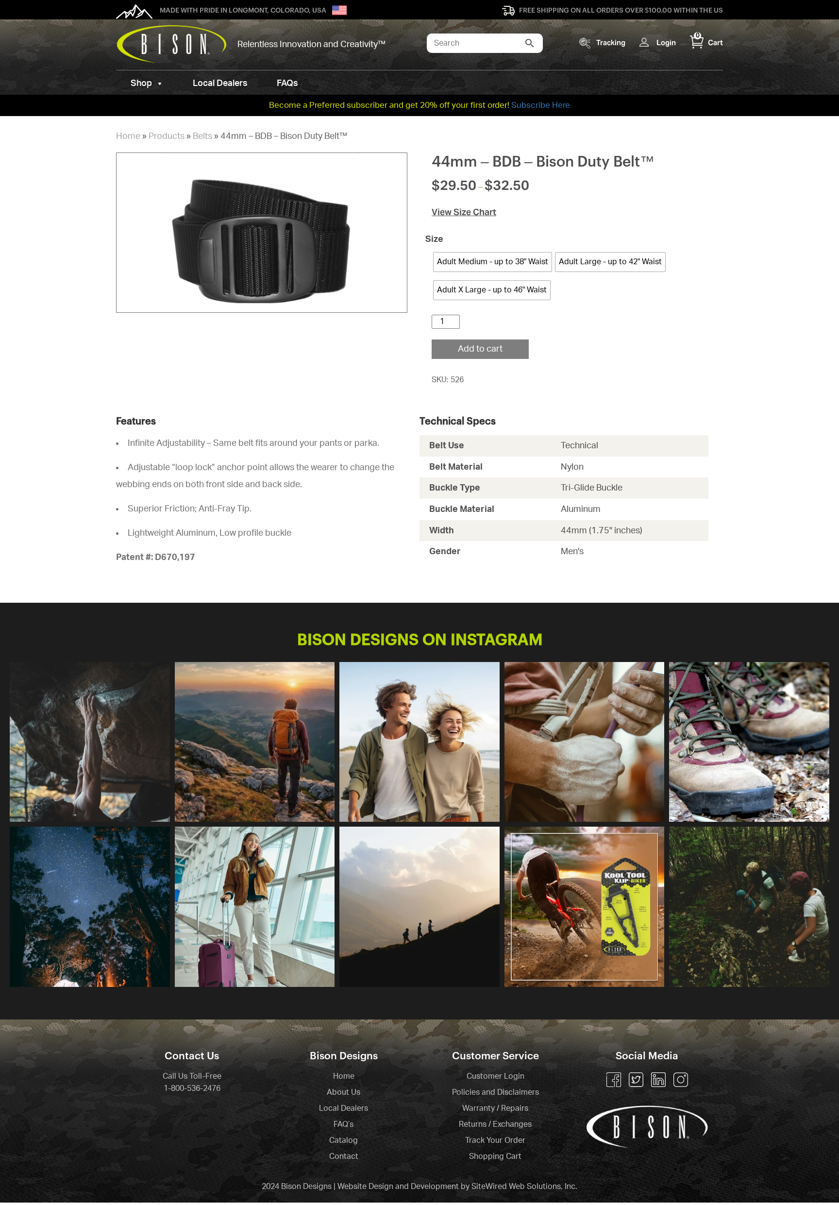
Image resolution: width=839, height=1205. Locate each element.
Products (167, 136)
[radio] (493, 262)
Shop (141, 83)
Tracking (610, 42)
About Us (343, 1092)
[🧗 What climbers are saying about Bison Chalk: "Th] (584, 742)
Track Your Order (495, 1140)
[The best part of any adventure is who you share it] (749, 907)
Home (128, 136)
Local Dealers (220, 83)
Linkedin (658, 1079)
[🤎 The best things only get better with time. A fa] (419, 742)
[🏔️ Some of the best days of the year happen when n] (255, 742)
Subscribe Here (540, 105)
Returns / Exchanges (495, 1124)
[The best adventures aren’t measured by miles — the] (419, 907)
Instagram (680, 1079)
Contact (343, 1156)
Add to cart (480, 349)
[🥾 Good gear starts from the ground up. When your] (749, 742)
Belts (202, 136)
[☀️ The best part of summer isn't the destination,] (90, 907)
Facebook (613, 1079)
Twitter (636, 1079)
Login (666, 42)
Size (438, 239)
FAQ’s (343, 1124)
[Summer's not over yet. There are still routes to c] (90, 742)
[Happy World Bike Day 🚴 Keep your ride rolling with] (584, 907)
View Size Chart (464, 212)
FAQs (287, 83)
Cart (709, 42)
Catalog (343, 1140)
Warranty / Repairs (495, 1108)
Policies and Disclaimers (495, 1092)
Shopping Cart (495, 1156)
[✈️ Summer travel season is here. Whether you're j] (255, 907)
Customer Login (495, 1076)
